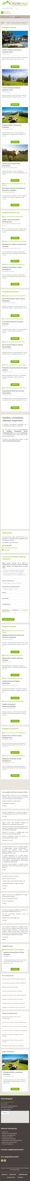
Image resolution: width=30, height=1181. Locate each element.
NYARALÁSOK (12, 1174)
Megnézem (15, 66)
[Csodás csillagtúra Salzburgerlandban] (15, 701)
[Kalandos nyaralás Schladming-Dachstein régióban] (15, 184)
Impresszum (5, 1131)
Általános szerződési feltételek (9, 1133)
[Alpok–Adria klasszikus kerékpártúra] (15, 217)
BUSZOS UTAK (11, 1177)
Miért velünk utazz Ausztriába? (9, 1142)
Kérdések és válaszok (7, 1137)
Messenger (7, 550)
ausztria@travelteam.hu (11, 548)
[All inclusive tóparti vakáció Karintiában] (15, 342)
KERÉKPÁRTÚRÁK (23, 1174)
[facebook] (2, 1160)
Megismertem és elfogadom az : (15, 610)
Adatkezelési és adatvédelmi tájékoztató (12, 1140)
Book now (15, 652)
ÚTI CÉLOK (20, 1177)
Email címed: (5, 598)
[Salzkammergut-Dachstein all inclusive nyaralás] (15, 631)
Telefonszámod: (6, 604)
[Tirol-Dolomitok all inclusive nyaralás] (15, 319)
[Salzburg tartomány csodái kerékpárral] (15, 264)
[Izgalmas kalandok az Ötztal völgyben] (15, 949)
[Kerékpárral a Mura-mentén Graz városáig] (15, 241)
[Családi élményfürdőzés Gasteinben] (15, 678)
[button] (17, 17)
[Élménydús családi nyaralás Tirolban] (15, 655)
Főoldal (2, 22)
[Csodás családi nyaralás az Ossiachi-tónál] (15, 39)
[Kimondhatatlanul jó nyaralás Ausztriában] (15, 388)
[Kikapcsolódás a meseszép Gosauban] (15, 115)
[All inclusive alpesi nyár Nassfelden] (15, 153)
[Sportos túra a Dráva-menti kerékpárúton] (15, 733)
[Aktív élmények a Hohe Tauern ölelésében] (15, 296)
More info (4, 669)
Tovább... (22, 59)
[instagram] (5, 1160)
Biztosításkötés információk (9, 1138)
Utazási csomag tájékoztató (9, 1135)
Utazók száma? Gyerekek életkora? (11, 586)
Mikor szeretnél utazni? (8, 580)
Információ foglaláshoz (7, 1144)
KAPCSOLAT (5, 1174)
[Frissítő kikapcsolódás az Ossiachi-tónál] (15, 77)
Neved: (4, 592)
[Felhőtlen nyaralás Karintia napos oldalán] (15, 365)
